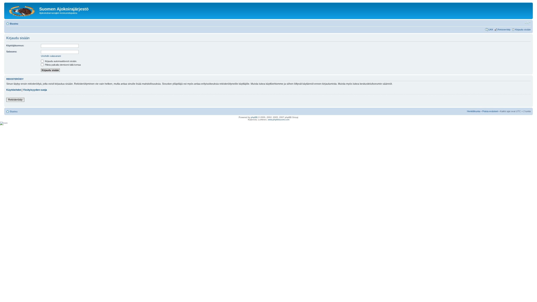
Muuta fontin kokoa (528, 23)
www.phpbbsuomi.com (278, 119)
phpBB (254, 117)
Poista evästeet (490, 111)
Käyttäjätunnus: (15, 45)
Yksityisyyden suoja (35, 89)
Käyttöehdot (13, 89)
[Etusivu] (22, 10)
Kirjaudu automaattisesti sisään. (60, 61)
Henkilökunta (473, 111)
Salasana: (11, 51)
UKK (491, 29)
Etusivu (14, 23)
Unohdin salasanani (51, 56)
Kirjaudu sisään (523, 29)
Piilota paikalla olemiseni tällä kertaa (62, 65)
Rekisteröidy (504, 29)
